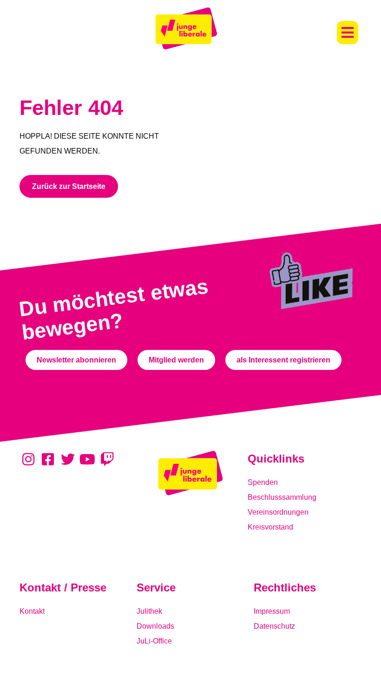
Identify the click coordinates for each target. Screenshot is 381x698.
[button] (347, 32)
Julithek (149, 611)
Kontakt (32, 611)
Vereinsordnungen (278, 512)
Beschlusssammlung (282, 497)
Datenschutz (274, 626)
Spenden (263, 482)
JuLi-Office (154, 641)
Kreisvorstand (270, 527)
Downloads (155, 626)
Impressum (272, 611)
